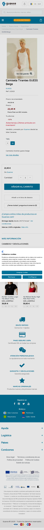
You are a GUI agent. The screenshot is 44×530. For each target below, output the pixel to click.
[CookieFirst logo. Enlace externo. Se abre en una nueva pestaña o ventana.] (3, 252)
